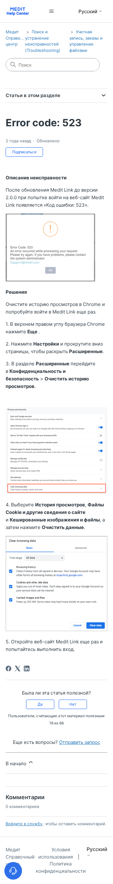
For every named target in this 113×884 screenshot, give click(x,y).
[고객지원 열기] (13, 871)
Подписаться (24, 152)
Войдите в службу (24, 823)
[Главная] (18, 11)
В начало (17, 764)
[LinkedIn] (27, 668)
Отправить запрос (79, 742)
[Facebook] (8, 668)
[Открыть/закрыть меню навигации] (51, 11)
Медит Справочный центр (18, 37)
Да (40, 704)
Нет (72, 704)
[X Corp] (17, 668)
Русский (88, 11)
